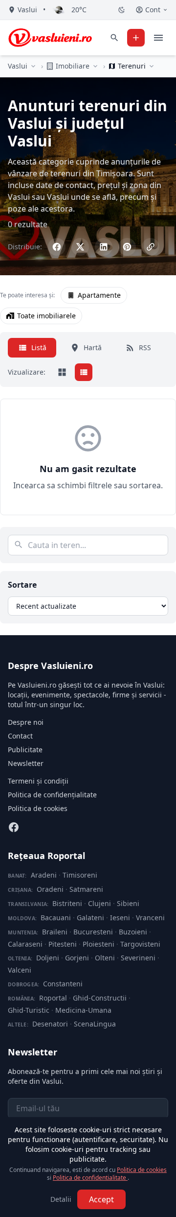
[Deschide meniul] (158, 38)
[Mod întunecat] (122, 10)
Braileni (54, 931)
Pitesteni (62, 944)
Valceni (19, 970)
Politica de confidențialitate (52, 794)
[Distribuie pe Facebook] (57, 247)
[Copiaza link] (150, 247)
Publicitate (25, 749)
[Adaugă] (136, 38)
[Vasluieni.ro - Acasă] (50, 38)
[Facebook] (14, 827)
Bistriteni (67, 903)
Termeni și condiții (38, 781)
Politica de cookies (37, 808)
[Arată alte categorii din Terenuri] (151, 66)
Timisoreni (80, 875)
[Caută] (114, 38)
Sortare (22, 584)
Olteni (105, 957)
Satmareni (86, 889)
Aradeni (44, 875)
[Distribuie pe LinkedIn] (103, 247)
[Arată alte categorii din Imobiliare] (95, 66)
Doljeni (47, 957)
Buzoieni (133, 931)
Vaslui (17, 66)
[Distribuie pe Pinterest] (127, 247)
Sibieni (128, 903)
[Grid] (62, 372)
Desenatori (50, 1023)
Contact (20, 735)
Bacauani (56, 917)
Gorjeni (77, 957)
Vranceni (150, 917)
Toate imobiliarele (46, 315)
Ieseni (120, 917)
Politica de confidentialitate (90, 1177)
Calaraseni (25, 944)
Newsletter (26, 763)
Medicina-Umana (83, 1010)
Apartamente (99, 295)
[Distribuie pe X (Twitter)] (80, 247)
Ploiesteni (98, 944)
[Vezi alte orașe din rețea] (33, 66)
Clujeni (99, 903)
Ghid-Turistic (28, 1010)
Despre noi (26, 722)
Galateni (90, 917)
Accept (101, 1199)
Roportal (53, 997)
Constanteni (63, 983)
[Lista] (83, 372)
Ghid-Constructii (100, 997)
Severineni (138, 957)
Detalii (60, 1199)
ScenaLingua (95, 1023)
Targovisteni (140, 944)
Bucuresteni (93, 931)
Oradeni (50, 889)
